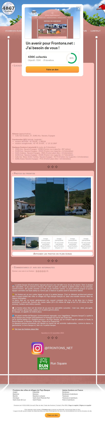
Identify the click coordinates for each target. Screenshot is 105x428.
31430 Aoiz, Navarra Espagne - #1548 (29, 155)
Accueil (32, 405)
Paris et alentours (68, 400)
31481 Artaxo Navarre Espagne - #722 (29, 159)
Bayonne (16, 394)
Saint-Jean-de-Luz (19, 400)
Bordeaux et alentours (70, 394)
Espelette (36, 392)
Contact (95, 31)
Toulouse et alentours (69, 398)
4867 (8, 8)
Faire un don (53, 415)
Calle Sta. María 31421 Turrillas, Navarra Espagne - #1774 (36, 157)
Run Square (59, 363)
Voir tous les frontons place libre (27, 329)
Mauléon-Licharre (39, 396)
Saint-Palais (37, 400)
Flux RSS (64, 405)
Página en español (85, 405)
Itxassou (35, 394)
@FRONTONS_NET (59, 348)
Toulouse (65, 396)
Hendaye (16, 398)
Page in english (73, 405)
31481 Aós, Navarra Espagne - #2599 (29, 149)
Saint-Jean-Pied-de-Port (41, 398)
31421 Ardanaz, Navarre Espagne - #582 (30, 153)
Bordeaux (65, 392)
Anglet (15, 392)
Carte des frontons (49, 405)
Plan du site (39, 405)
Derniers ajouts (14, 31)
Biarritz (15, 396)
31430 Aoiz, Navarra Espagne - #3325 (29, 151)
